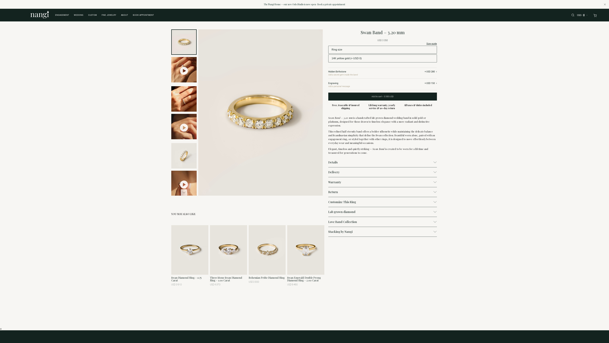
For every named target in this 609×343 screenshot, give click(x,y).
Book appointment (143, 15)
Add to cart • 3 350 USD (383, 96)
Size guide (431, 43)
